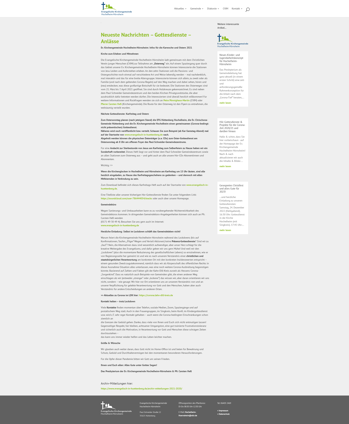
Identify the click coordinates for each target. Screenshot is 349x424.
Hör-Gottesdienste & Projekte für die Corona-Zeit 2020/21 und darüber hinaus (232, 126)
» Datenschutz (223, 414)
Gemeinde (195, 9)
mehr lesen (225, 102)
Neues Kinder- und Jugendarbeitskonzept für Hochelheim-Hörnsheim (231, 59)
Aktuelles (179, 9)
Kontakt (236, 9)
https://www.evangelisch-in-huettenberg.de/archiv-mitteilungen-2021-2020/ (141, 388)
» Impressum (222, 410)
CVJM (225, 9)
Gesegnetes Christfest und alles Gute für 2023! (231, 188)
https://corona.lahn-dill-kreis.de (156, 295)
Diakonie (212, 9)
